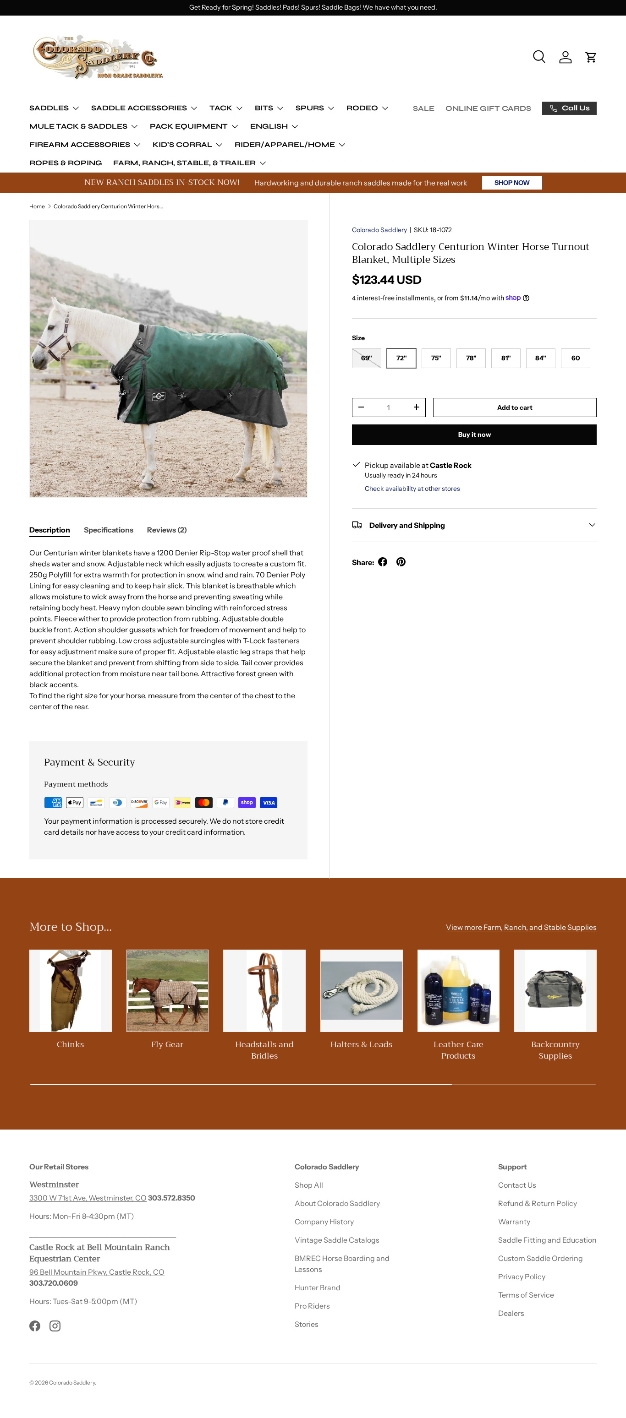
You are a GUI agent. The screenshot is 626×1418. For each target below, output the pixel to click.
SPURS (310, 107)
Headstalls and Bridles (264, 1050)
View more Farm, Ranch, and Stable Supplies (521, 927)
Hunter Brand (317, 1287)
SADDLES (49, 107)
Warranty (514, 1221)
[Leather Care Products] (459, 991)
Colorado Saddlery (379, 230)
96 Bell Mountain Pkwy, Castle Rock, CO (97, 1272)
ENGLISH (269, 126)
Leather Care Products (458, 1050)
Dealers (511, 1313)
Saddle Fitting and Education (547, 1239)
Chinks (70, 1045)
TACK (220, 107)
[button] (591, 57)
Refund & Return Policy (537, 1203)
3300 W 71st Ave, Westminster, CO (88, 1197)
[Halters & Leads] (361, 991)
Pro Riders (312, 1305)
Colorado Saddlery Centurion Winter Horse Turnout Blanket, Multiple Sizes (109, 206)
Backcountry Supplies (555, 1050)
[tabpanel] (168, 633)
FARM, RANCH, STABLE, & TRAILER (184, 162)
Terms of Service (526, 1294)
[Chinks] (70, 991)
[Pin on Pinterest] (401, 562)
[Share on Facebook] (382, 562)
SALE (423, 108)
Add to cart (515, 407)
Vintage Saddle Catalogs (337, 1239)
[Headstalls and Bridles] (264, 991)
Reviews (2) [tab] (167, 529)
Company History (324, 1221)
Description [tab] (49, 529)
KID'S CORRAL (182, 144)
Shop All (309, 1185)
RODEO (362, 107)
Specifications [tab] (108, 529)
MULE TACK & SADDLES (78, 126)
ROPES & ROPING (65, 162)
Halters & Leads (361, 1045)
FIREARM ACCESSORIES (79, 144)
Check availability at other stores (412, 488)
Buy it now (474, 434)
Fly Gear (167, 1045)
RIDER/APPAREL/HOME (285, 144)
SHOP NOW (512, 183)
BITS (264, 107)
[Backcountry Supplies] (555, 991)
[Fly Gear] (168, 991)
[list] (168, 358)
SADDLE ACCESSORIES (139, 107)
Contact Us (517, 1185)
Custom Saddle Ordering (540, 1258)
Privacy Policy (521, 1276)
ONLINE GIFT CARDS (488, 108)
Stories (306, 1324)
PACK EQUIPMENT (189, 126)
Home (37, 206)
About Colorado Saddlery (337, 1203)
